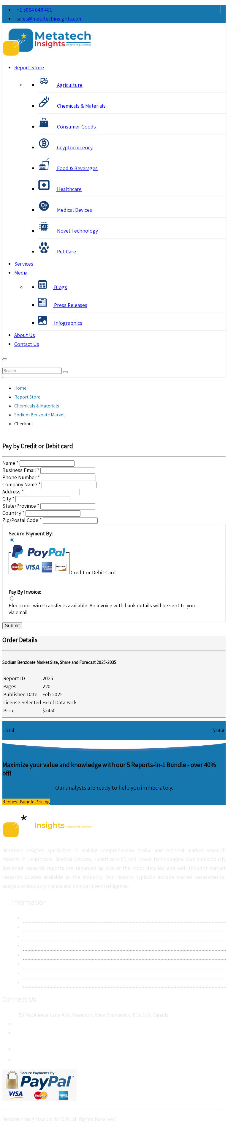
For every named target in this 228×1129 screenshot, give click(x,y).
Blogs (60, 287)
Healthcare (69, 189)
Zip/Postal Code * (22, 520)
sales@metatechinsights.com (50, 18)
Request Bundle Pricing (26, 802)
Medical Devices (74, 209)
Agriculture (69, 84)
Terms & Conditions (45, 954)
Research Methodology (49, 936)
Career (30, 973)
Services (23, 263)
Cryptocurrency (74, 147)
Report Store (29, 67)
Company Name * (21, 484)
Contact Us (26, 344)
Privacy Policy (38, 945)
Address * (13, 491)
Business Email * (20, 470)
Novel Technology (77, 230)
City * (8, 498)
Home (20, 388)
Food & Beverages (77, 168)
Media (20, 272)
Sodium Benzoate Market (39, 415)
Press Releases (70, 305)
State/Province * (20, 505)
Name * (10, 463)
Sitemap (32, 982)
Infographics (67, 322)
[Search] (65, 372)
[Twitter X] (19, 1058)
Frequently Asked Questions (55, 964)
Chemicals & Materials (81, 105)
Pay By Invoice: (25, 591)
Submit (12, 625)
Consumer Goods (76, 126)
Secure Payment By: (31, 533)
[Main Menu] (4, 359)
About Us (24, 335)
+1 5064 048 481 (33, 9)
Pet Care (66, 251)
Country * (13, 512)
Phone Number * (21, 477)
